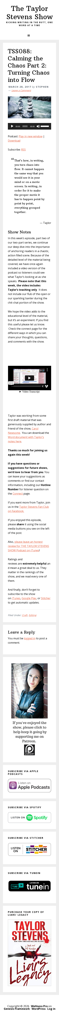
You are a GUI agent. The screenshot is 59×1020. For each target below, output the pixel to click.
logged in (29, 638)
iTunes (16, 598)
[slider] (45, 126)
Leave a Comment (21, 90)
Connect (18, 493)
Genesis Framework (17, 1009)
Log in (51, 1009)
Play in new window (30, 136)
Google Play (29, 598)
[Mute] (38, 126)
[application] (29, 126)
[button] (29, 35)
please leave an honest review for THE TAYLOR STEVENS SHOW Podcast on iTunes (28, 546)
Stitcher (45, 598)
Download (14, 140)
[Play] (12, 126)
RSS (23, 149)
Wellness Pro (39, 1006)
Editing (32, 615)
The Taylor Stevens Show (29, 12)
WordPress (39, 1009)
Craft (24, 615)
